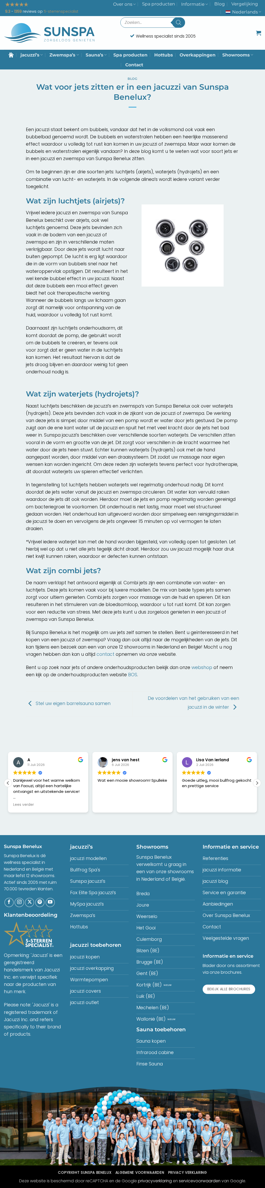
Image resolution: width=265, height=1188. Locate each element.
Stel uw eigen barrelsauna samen (72, 703)
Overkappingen (198, 55)
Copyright (84, 1172)
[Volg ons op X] (29, 902)
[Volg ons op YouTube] (50, 902)
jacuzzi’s (29, 55)
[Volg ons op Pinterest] (40, 902)
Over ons (122, 4)
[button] (258, 33)
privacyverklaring (155, 1181)
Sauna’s (94, 55)
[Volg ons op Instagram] (19, 902)
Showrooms (236, 55)
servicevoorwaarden (199, 1181)
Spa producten (158, 3)
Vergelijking (244, 3)
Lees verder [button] (23, 804)
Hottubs (163, 55)
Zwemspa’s (62, 55)
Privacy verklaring (187, 1172)
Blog (219, 3)
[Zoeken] (178, 22)
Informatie (192, 4)
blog (132, 79)
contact (105, 654)
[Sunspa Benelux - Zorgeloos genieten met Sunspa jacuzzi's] (49, 33)
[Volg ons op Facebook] (9, 902)
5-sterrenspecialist (61, 11)
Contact (134, 64)
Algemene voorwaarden (139, 1172)
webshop (202, 667)
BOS (132, 675)
